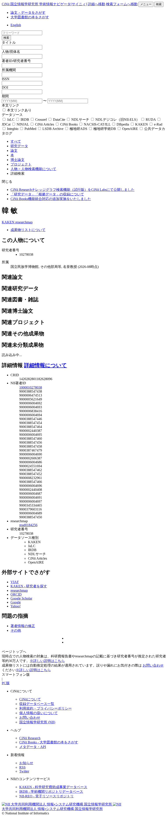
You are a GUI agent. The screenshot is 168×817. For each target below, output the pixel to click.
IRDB (25, 119)
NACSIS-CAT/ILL (97, 124)
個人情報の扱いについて (38, 713)
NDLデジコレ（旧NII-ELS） (117, 119)
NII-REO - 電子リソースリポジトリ (46, 796)
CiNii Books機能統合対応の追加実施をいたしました (50, 199)
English (15, 25)
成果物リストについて (28, 230)
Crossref (41, 119)
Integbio (12, 129)
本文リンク (10, 105)
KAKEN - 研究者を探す (28, 586)
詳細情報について (45, 365)
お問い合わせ (153, 665)
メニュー (146, 4)
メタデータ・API (32, 747)
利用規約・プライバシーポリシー (45, 708)
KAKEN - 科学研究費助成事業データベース (53, 787)
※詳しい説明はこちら (47, 661)
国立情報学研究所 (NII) (37, 722)
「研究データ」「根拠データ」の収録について (47, 194)
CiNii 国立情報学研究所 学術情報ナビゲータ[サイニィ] (44, 4)
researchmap (24, 222)
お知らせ (26, 763)
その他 (15, 630)
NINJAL (23, 124)
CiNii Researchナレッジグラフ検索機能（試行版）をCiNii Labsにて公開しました (72, 189)
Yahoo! (15, 606)
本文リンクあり (19, 110)
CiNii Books (69, 124)
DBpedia (123, 124)
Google (15, 602)
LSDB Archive (53, 129)
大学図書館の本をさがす (29, 17)
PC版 (6, 683)
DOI (5, 87)
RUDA (151, 119)
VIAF (14, 582)
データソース (12, 115)
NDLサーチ (80, 119)
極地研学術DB (105, 129)
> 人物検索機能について (37, 169)
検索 (159, 4)
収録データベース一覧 (36, 704)
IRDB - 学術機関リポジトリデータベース (51, 791)
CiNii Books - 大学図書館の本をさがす (48, 742)
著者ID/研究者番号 (16, 61)
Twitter (24, 771)
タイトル (9, 42)
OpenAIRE (130, 129)
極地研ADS (78, 129)
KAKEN (141, 124)
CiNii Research (29, 738)
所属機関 (9, 70)
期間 (5, 96)
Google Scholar (21, 598)
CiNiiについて (30, 699)
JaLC (10, 119)
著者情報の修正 (22, 626)
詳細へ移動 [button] (96, 4)
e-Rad (157, 124)
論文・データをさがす (28, 12)
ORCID (16, 594)
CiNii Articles (44, 124)
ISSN (5, 79)
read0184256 (28, 525)
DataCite (59, 119)
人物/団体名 (11, 51)
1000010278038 (30, 387)
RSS (22, 767)
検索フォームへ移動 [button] (122, 4)
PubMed (30, 129)
